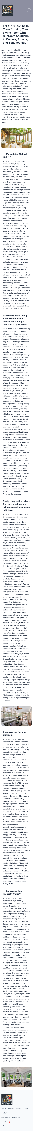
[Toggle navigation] (29, 10)
